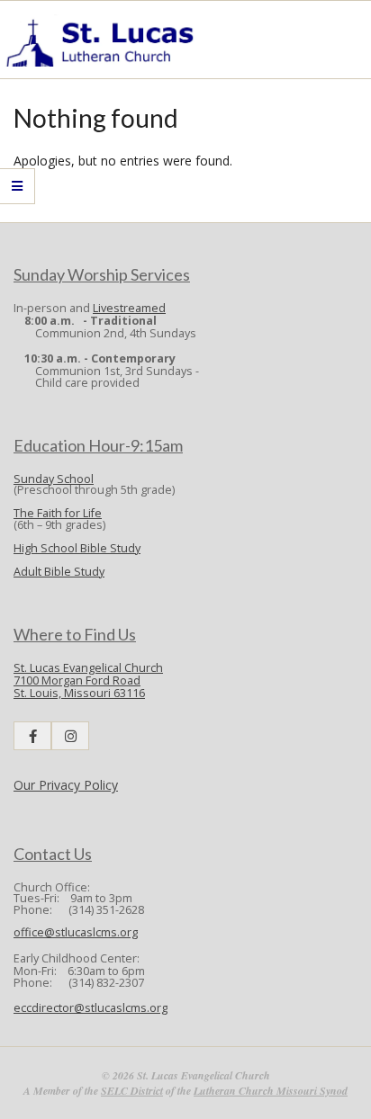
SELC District (132, 1090)
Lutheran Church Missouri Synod (271, 1090)
